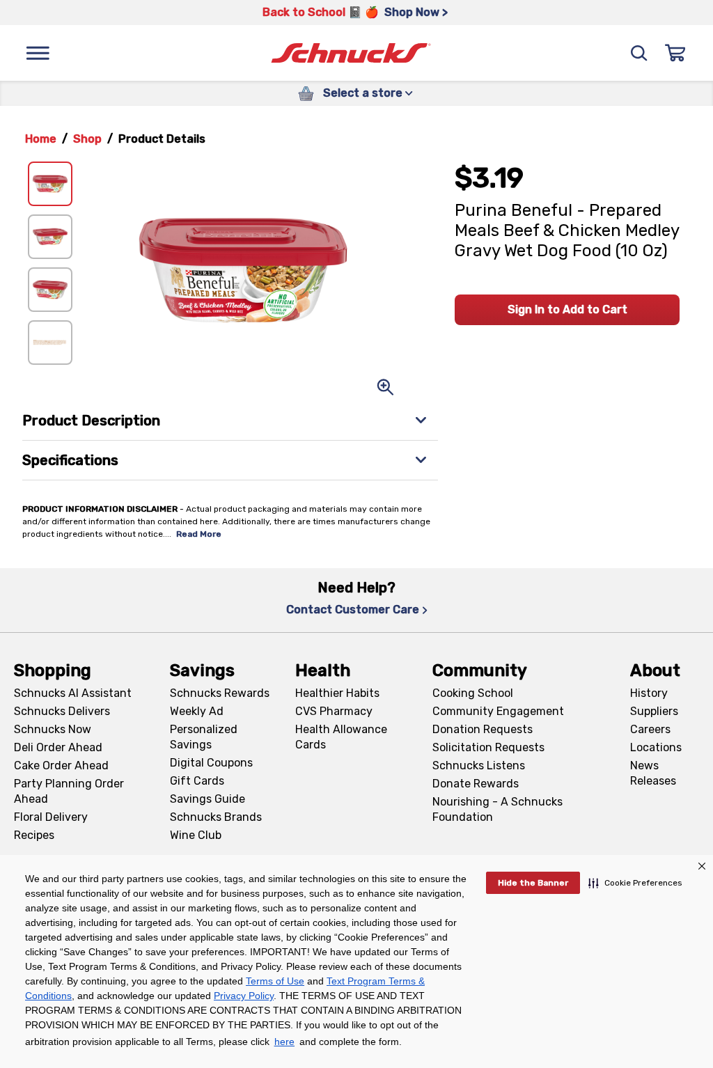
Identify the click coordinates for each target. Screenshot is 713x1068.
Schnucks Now (52, 729)
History (649, 693)
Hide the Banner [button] (533, 883)
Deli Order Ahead (58, 747)
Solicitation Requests (488, 747)
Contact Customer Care (352, 609)
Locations (656, 747)
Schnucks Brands (216, 817)
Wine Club (195, 835)
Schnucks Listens (478, 765)
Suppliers (654, 711)
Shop (87, 139)
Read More (198, 534)
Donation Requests (482, 729)
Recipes (34, 835)
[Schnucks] (351, 53)
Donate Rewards (475, 783)
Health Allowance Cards (341, 737)
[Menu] (37, 53)
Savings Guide (207, 799)
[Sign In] (675, 53)
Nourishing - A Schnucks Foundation (497, 809)
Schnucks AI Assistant (73, 693)
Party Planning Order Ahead (69, 791)
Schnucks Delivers (62, 711)
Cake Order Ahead (61, 765)
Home (40, 139)
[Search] (639, 53)
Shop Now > (416, 12)
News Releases (653, 773)
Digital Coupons (211, 762)
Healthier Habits (337, 693)
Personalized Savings (203, 737)
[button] (635, 883)
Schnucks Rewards (219, 693)
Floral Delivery (51, 817)
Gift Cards (197, 780)
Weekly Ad (197, 711)
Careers (650, 729)
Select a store (362, 93)
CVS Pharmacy (334, 711)
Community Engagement (498, 711)
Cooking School (472, 693)
